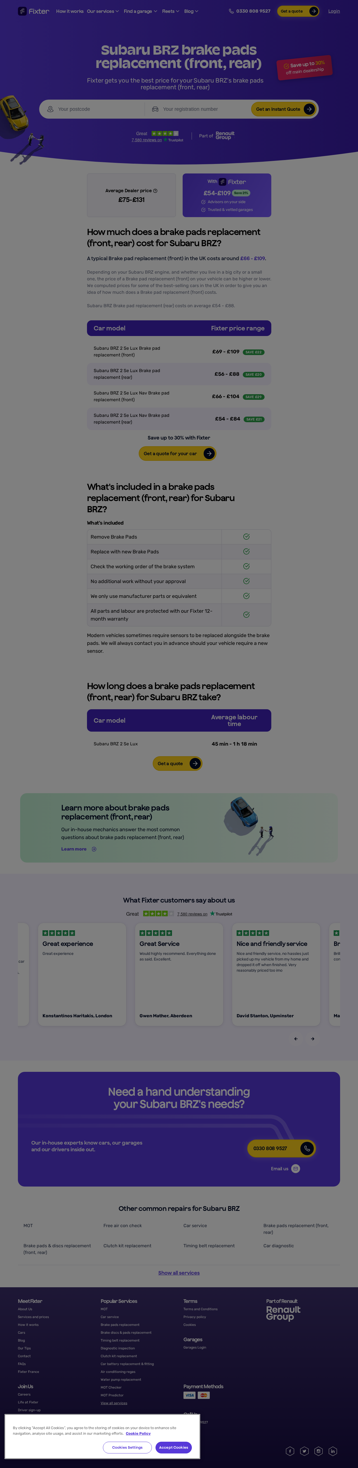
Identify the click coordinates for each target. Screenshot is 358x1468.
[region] (102, 1436)
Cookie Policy (138, 1433)
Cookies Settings (127, 1447)
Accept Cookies (173, 1447)
